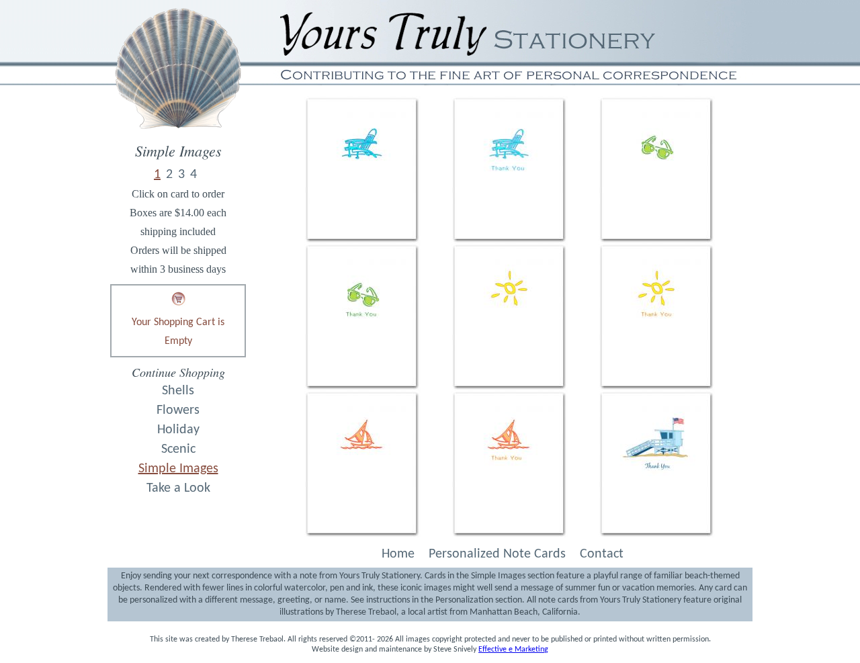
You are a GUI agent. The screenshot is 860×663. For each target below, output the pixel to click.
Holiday (178, 430)
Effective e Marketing (513, 650)
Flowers (178, 410)
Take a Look (178, 488)
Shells (178, 391)
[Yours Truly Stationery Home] (178, 139)
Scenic (178, 449)
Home (398, 554)
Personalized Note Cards (497, 554)
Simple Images (178, 469)
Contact (602, 554)
